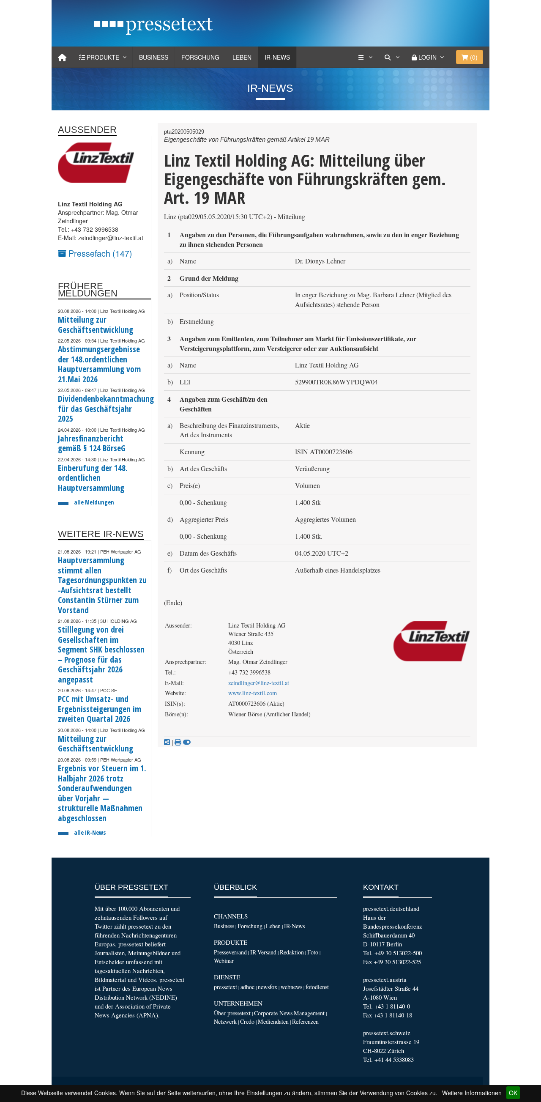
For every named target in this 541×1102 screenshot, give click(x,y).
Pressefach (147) (99, 253)
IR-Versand (263, 952)
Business (153, 57)
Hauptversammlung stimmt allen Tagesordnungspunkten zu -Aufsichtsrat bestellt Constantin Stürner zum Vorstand (102, 585)
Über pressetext (232, 1013)
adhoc (247, 987)
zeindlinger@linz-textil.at (258, 683)
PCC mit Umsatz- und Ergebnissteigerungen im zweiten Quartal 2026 (99, 708)
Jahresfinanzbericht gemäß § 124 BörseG (92, 443)
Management (309, 1013)
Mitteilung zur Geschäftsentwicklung (95, 324)
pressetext (225, 987)
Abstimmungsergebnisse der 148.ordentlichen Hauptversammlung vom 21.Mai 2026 (99, 364)
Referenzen (305, 1021)
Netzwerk (225, 1021)
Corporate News (273, 1013)
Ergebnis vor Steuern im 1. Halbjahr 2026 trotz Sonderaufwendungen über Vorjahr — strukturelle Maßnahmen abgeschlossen (102, 793)
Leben (241, 57)
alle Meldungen (94, 502)
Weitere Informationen (472, 1092)
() (473, 57)
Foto (312, 952)
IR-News (277, 57)
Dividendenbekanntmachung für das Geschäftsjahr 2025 (106, 408)
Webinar (224, 961)
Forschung (200, 57)
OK (513, 1092)
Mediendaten (273, 1021)
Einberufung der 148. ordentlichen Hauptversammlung (93, 477)
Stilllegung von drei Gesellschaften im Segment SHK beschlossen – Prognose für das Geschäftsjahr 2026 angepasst (101, 654)
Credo (247, 1021)
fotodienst (317, 987)
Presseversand (230, 952)
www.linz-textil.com (252, 693)
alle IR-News (90, 832)
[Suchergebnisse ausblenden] (187, 742)
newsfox (267, 987)
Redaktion (292, 952)
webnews (291, 987)
